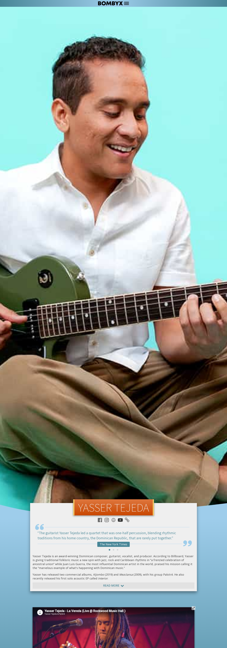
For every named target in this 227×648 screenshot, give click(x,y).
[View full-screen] (193, 607)
